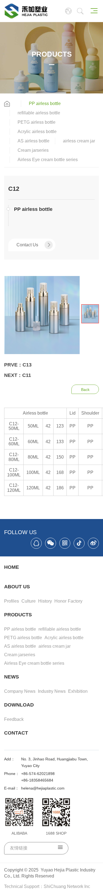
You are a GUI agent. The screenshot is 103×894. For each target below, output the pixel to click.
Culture (28, 601)
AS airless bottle (33, 141)
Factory (75, 601)
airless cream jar (79, 141)
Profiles (11, 601)
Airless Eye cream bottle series (48, 159)
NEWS (11, 677)
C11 (26, 375)
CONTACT (16, 733)
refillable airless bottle (39, 113)
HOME (11, 567)
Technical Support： (24, 886)
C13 (27, 365)
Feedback (14, 719)
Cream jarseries (33, 150)
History (45, 601)
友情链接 (18, 848)
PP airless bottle (45, 103)
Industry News (52, 691)
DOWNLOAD (19, 705)
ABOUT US (17, 586)
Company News (19, 691)
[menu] (94, 11)
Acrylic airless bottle (37, 131)
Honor (60, 601)
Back (85, 389)
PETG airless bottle (36, 122)
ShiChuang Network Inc (67, 886)
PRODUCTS (18, 614)
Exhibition (78, 691)
